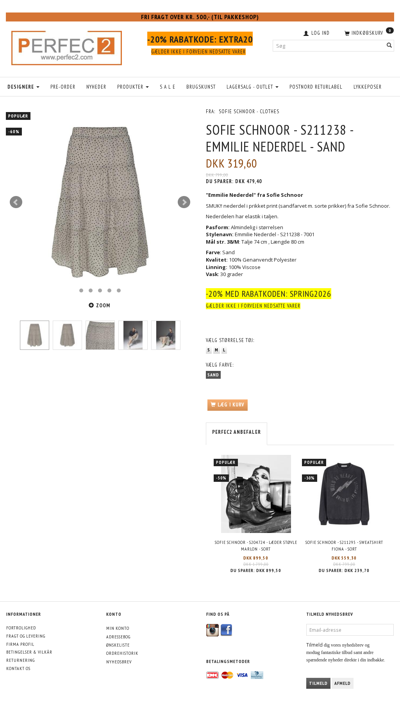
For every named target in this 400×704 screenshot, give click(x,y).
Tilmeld (318, 683)
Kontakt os (18, 668)
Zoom (103, 305)
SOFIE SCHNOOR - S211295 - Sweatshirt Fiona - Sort (344, 545)
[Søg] (389, 45)
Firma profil (20, 644)
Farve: (220, 365)
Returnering (20, 660)
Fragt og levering (25, 636)
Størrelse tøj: (230, 340)
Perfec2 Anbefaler (236, 432)
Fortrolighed (21, 628)
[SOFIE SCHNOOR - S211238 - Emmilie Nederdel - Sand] (100, 202)
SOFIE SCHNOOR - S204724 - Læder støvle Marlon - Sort (256, 545)
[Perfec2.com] (66, 46)
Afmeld (342, 683)
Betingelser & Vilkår (29, 652)
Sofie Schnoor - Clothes (249, 111)
